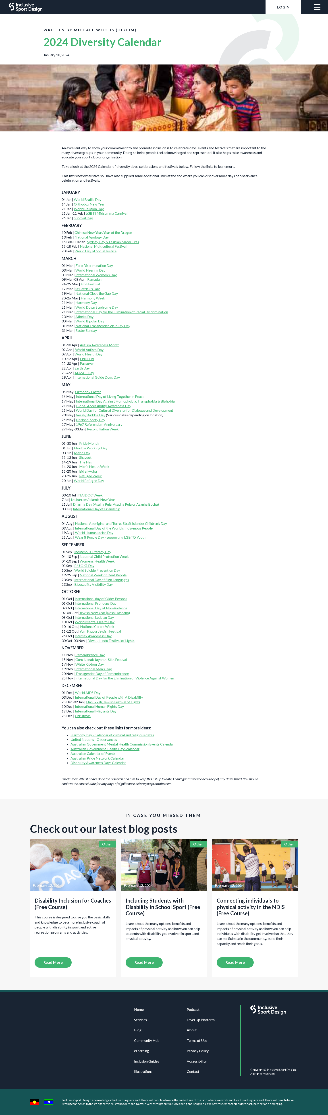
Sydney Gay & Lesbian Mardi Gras (113, 242)
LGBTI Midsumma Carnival (106, 213)
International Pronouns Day (95, 603)
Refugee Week (90, 476)
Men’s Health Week (94, 466)
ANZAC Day (84, 373)
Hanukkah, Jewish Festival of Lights (113, 702)
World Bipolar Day (89, 321)
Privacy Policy (198, 1051)
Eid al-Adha (88, 471)
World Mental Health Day (94, 622)
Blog (137, 1030)
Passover (87, 363)
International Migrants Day (95, 711)
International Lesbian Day (94, 617)
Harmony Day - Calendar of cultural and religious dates (112, 735)
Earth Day (82, 368)
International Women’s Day (96, 275)
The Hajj (85, 462)
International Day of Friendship (96, 509)
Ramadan (94, 279)
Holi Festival (90, 284)
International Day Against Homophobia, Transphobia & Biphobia (125, 401)
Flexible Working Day (90, 448)
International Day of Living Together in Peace (110, 396)
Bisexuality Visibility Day (93, 584)
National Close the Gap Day (96, 293)
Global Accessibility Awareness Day (103, 406)
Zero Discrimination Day (94, 265)
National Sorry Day (90, 419)
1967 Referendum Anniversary (99, 424)
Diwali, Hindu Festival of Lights (111, 640)
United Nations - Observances (94, 739)
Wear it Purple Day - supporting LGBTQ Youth (110, 537)
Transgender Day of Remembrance (102, 673)
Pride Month (89, 443)
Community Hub (147, 1040)
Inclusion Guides (146, 1061)
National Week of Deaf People (103, 575)
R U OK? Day (84, 565)
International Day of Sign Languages (101, 579)
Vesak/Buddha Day (90, 415)
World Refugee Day (89, 480)
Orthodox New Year (89, 204)
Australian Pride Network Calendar (97, 758)
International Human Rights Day (99, 706)
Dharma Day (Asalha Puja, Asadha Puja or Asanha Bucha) (116, 504)
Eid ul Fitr (87, 359)
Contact (193, 1071)
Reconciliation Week (103, 429)
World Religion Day (89, 209)
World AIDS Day (87, 692)
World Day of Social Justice (95, 251)
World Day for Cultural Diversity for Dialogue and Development (124, 410)
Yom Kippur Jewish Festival (100, 631)
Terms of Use (197, 1040)
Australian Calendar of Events (93, 753)
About (192, 1030)
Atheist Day (84, 316)
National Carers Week (97, 626)
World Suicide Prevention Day (97, 570)
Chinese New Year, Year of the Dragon (103, 232)
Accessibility (197, 1061)
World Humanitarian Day (94, 532)
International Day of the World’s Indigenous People (114, 528)
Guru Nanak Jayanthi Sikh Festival (101, 659)
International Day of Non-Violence (101, 608)
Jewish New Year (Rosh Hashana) (104, 612)
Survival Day (83, 218)
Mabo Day (82, 453)
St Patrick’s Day (87, 289)
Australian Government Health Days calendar (105, 749)
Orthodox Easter (88, 392)
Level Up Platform (201, 1019)
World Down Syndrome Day (96, 307)
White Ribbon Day (89, 664)
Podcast (193, 1009)
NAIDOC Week (90, 495)
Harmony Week (93, 298)
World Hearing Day (90, 270)
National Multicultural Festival (103, 246)
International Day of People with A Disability (109, 697)
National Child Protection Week (104, 556)
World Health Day (88, 354)
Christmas (83, 716)
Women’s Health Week (97, 561)
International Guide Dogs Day (97, 377)
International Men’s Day (93, 669)
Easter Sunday (86, 330)
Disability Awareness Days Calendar (98, 762)
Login (283, 7)
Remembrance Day (90, 655)
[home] (25, 7)
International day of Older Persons (101, 598)
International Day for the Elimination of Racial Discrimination (121, 312)
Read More (53, 962)
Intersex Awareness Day (93, 636)
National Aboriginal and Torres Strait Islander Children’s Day (121, 523)
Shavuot (85, 457)
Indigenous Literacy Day (92, 552)
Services (140, 1019)
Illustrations (143, 1071)
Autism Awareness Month (99, 345)
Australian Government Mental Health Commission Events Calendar (122, 744)
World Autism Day (89, 349)
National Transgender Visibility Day (102, 326)
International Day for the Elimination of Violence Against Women (124, 678)
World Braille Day (87, 199)
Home (139, 1009)
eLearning (141, 1051)
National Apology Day (92, 237)
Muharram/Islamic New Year (93, 499)
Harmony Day (86, 302)
